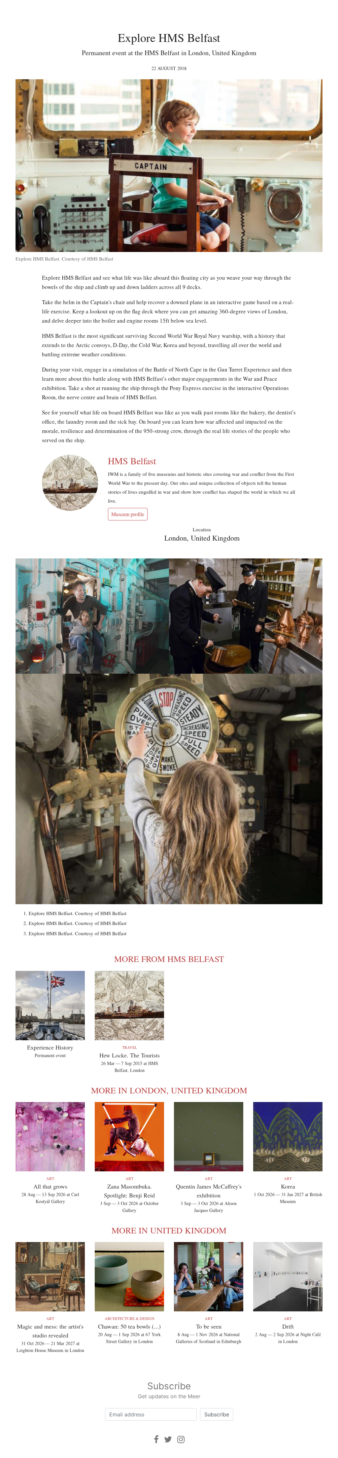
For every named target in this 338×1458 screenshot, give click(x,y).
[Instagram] (181, 1439)
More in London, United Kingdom (169, 1090)
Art (50, 1178)
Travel (129, 1047)
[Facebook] (156, 1439)
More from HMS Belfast (169, 958)
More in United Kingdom (169, 1230)
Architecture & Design (129, 1318)
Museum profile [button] (127, 514)
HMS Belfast (132, 460)
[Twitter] (168, 1439)
